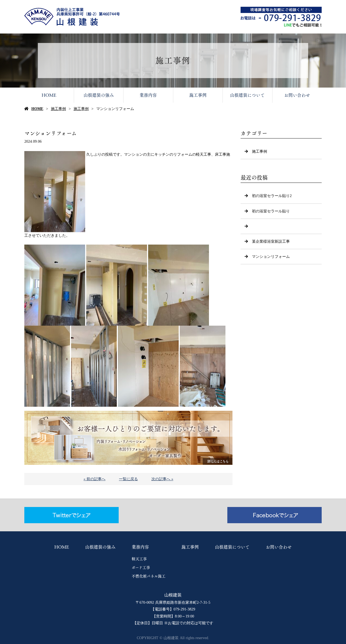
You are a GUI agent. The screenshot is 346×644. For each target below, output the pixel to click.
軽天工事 (139, 559)
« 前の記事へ (94, 479)
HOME (49, 95)
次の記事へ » (162, 479)
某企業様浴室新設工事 (271, 241)
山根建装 (173, 595)
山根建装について (247, 95)
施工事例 (198, 95)
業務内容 (148, 95)
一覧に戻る (128, 479)
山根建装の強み (99, 95)
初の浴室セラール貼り (271, 211)
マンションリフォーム (271, 257)
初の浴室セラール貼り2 (272, 196)
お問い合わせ (297, 95)
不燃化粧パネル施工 (148, 576)
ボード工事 (141, 567)
